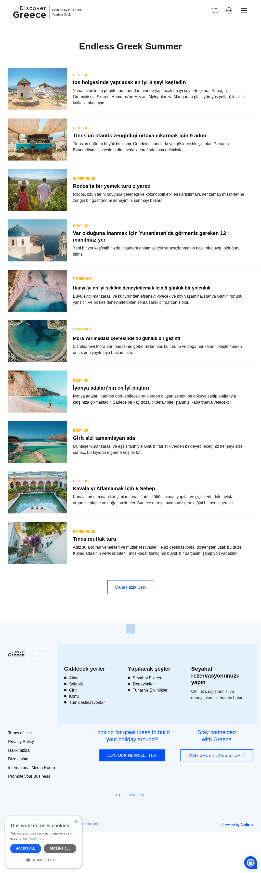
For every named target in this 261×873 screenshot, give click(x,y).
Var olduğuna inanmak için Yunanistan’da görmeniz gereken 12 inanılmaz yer (149, 236)
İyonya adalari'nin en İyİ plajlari (111, 388)
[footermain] (130, 628)
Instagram (116, 806)
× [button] (76, 822)
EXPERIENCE (84, 179)
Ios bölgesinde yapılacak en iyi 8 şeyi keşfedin (129, 82)
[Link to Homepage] (30, 21)
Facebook (107, 806)
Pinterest (145, 806)
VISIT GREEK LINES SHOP (214, 755)
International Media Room (31, 767)
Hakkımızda (19, 750)
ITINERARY (82, 278)
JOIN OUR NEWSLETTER (132, 755)
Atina (74, 678)
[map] (215, 10)
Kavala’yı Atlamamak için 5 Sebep (114, 488)
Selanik (76, 684)
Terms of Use (20, 733)
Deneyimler (143, 684)
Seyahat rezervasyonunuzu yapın (215, 675)
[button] (43, 860)
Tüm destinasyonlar (87, 702)
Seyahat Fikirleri (147, 678)
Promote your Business (29, 776)
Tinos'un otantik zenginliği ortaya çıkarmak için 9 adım (139, 135)
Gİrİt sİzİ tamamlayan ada (104, 438)
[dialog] (43, 842)
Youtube (136, 806)
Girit (72, 690)
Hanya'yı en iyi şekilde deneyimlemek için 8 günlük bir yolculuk (142, 287)
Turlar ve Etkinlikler (150, 690)
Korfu (74, 696)
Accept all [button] (25, 848)
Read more (37, 838)
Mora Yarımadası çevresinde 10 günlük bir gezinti (126, 338)
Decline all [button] (60, 848)
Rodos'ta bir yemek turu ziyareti (112, 186)
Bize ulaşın (18, 759)
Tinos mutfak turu (94, 539)
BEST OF (80, 75)
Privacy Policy (21, 741)
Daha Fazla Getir (130, 587)
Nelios (247, 825)
